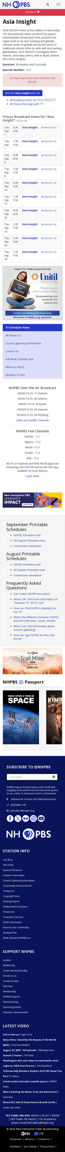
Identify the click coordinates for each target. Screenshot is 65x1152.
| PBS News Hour (28, 1050)
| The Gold (18, 1055)
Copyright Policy (11, 896)
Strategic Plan (10, 932)
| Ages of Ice (17, 1034)
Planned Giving (10, 1001)
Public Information (12, 922)
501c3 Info (8, 864)
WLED (45, 1115)
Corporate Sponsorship (15, 970)
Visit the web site (22, 93)
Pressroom (8, 911)
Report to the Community (16, 927)
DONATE (31, 12)
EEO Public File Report (23, 1119)
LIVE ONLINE (26, 467)
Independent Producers (15, 906)
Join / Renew (30, 1146)
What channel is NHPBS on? (17, 937)
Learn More (32, 476)
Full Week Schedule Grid (19, 359)
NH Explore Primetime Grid (29, 540)
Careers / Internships (13, 875)
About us (29, 1139)
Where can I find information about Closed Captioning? (34, 627)
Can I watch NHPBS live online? (32, 593)
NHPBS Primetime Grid (27, 535)
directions (50, 799)
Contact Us (11, 351)
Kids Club (8, 986)
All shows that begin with (27, 104)
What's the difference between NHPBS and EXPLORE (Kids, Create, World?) (36, 618)
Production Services (13, 917)
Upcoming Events (12, 1007)
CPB (41, 1133)
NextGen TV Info (15, 375)
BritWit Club (9, 965)
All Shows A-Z (13, 335)
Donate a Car (10, 975)
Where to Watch (14, 367)
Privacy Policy (47, 1146)
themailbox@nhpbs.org (22, 810)
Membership (9, 991)
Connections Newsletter (28, 546)
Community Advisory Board (17, 885)
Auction (7, 960)
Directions (15, 1146)
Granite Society (10, 981)
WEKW (55, 1115)
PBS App (53, 467)
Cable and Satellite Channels (32, 420)
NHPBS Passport (11, 996)
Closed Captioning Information (23, 343)
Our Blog (7, 859)
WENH (35, 1115)
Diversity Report (11, 901)
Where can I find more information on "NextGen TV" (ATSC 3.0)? (36, 600)
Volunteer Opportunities (15, 1012)
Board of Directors (12, 870)
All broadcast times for (33, 100)
